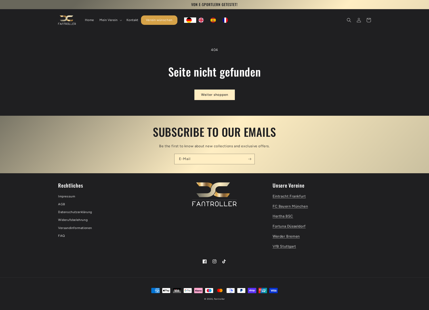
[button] (110, 20)
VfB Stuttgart (284, 246)
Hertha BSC (283, 216)
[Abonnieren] (249, 159)
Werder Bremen (286, 236)
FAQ (61, 236)
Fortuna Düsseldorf (289, 226)
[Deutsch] (190, 20)
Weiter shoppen (214, 95)
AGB (61, 204)
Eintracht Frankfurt (289, 196)
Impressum (66, 196)
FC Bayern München (290, 206)
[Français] (226, 20)
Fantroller (219, 298)
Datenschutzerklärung (75, 212)
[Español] (214, 20)
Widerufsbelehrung (73, 220)
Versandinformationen (75, 228)
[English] (202, 20)
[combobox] (190, 20)
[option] (202, 20)
